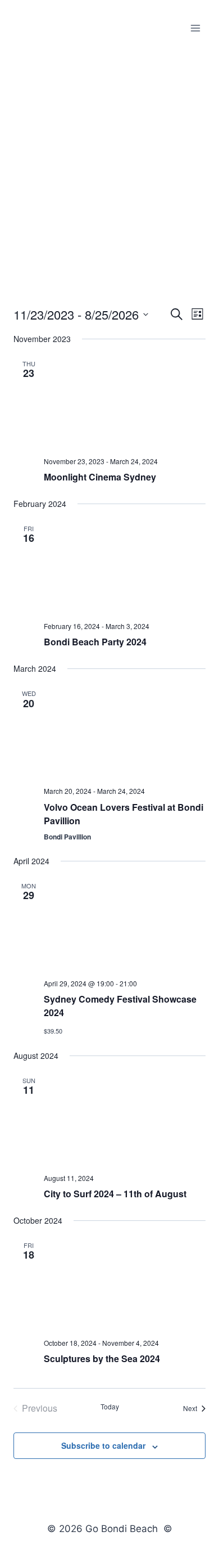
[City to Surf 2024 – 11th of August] (125, 1119)
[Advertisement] (109, 171)
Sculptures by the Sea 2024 (102, 1358)
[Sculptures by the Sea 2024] (125, 1284)
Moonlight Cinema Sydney (100, 476)
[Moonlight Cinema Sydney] (125, 402)
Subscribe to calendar (103, 1445)
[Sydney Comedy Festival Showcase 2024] (125, 924)
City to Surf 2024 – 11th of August (115, 1193)
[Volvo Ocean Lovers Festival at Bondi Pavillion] (125, 732)
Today (110, 1406)
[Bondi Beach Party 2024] (125, 567)
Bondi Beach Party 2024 (95, 641)
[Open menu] (195, 28)
